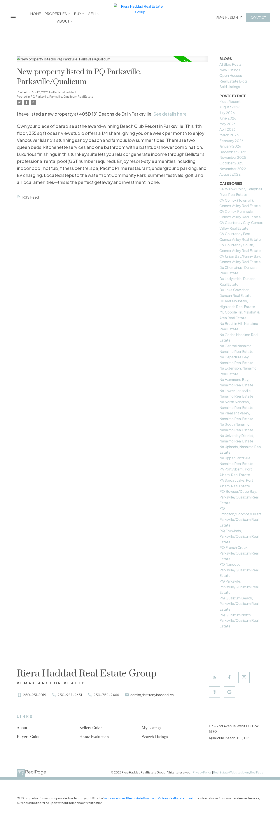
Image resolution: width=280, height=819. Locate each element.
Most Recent (230, 101)
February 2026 (231, 140)
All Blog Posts (230, 64)
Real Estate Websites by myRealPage (238, 772)
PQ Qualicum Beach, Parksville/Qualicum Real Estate (239, 603)
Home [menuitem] (35, 13)
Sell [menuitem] (92, 13)
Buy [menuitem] (77, 13)
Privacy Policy (202, 772)
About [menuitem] (63, 21)
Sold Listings (229, 86)
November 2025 (232, 157)
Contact (258, 17)
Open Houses (230, 75)
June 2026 (227, 118)
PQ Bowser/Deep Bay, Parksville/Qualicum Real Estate (239, 497)
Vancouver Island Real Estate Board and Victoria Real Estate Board (148, 798)
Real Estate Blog (233, 81)
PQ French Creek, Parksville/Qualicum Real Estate (239, 553)
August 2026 (229, 107)
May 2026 (227, 124)
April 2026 (227, 129)
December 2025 (232, 152)
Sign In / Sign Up (229, 17)
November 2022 (232, 168)
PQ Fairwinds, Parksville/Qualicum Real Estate (239, 536)
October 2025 (231, 163)
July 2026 (227, 112)
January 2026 (230, 146)
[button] (229, 18)
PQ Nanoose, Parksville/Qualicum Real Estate (239, 570)
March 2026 (229, 135)
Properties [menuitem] (55, 13)
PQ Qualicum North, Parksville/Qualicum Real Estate (239, 620)
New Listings (229, 70)
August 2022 (230, 174)
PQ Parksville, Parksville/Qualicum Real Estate (62, 96)
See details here (170, 113)
